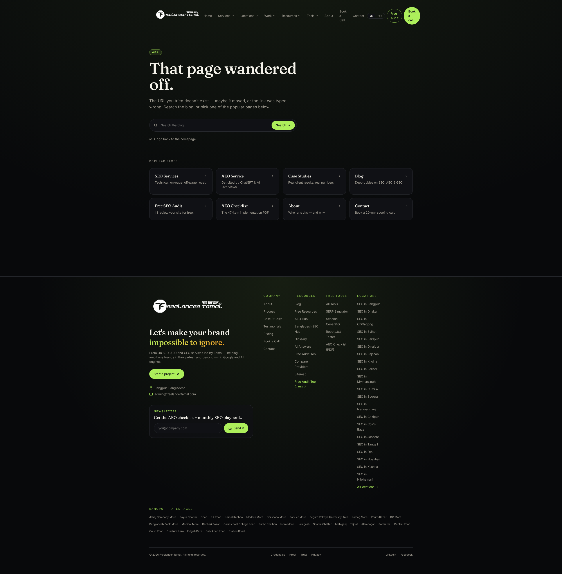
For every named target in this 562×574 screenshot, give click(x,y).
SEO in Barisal (367, 369)
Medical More (190, 524)
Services (224, 16)
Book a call (412, 15)
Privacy (316, 554)
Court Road (156, 531)
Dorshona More (276, 517)
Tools (310, 16)
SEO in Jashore (368, 437)
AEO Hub (301, 319)
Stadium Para (175, 531)
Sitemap (300, 374)
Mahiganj (341, 524)
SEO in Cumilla (367, 389)
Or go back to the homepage (175, 139)
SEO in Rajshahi (368, 354)
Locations (247, 16)
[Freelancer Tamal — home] (177, 16)
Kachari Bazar (211, 524)
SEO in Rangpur (368, 304)
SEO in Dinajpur (368, 346)
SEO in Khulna (367, 361)
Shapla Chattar (322, 524)
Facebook (406, 554)
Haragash (303, 524)
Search (281, 125)
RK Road (216, 517)
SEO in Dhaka (367, 311)
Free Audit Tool (305, 354)
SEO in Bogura (367, 396)
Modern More (254, 517)
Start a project (164, 374)
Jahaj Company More (162, 517)
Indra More (287, 524)
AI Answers (303, 346)
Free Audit (394, 16)
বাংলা (380, 15)
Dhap (204, 517)
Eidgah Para (194, 531)
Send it (239, 428)
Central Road (402, 524)
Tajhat (354, 524)
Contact (358, 16)
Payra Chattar (188, 517)
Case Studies (272, 319)
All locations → (367, 487)
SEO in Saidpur (368, 339)
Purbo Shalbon (268, 524)
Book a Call (343, 15)
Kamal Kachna (234, 517)
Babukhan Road (215, 531)
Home (208, 16)
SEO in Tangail (367, 444)
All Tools (332, 304)
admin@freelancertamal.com (175, 394)
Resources (289, 16)
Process (269, 311)
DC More (395, 517)
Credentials (278, 554)
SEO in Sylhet (366, 331)
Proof (292, 554)
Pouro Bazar (379, 517)
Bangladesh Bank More (163, 524)
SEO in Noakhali (368, 459)
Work (268, 16)
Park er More (298, 517)
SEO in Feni (365, 452)
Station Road (237, 531)
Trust (304, 554)
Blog (298, 304)
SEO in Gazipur (368, 416)
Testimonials (272, 326)
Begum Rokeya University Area (329, 517)
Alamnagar (368, 524)
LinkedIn (390, 554)
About (328, 16)
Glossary (301, 339)
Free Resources (306, 311)
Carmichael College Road (239, 524)
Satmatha (384, 524)
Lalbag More (359, 517)
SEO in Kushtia (367, 466)
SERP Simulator (337, 311)
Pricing (268, 334)
